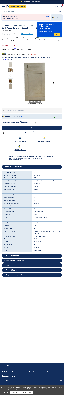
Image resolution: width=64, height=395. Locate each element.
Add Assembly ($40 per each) (10, 122)
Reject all (14, 392)
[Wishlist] (58, 6)
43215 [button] (21, 116)
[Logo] (7, 6)
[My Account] (56, 6)
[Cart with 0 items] (61, 6)
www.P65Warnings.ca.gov (15, 159)
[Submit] (60, 11)
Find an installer (28, 133)
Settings (5, 392)
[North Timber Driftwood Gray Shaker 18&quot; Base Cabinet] (10, 64)
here (6, 59)
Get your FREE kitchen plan (18, 6)
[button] (32, 2)
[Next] (54, 83)
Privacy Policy (45, 389)
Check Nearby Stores (11, 133)
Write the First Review (28, 34)
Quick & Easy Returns (20, 150)
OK (57, 34)
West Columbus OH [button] (21, 110)
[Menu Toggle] (3, 6)
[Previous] (16, 83)
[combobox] (32, 11)
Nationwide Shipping (44, 141)
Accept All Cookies (26, 392)
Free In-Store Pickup (20, 141)
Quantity (25, 122)
